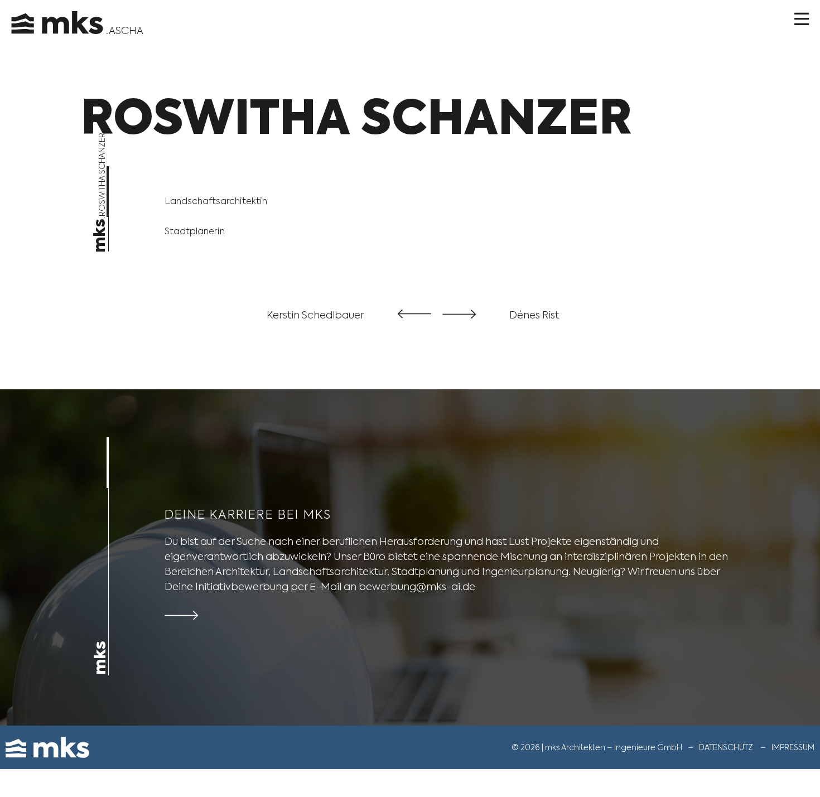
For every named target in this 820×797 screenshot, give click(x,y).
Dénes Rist (534, 314)
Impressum (792, 747)
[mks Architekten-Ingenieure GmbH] (58, 17)
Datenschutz (726, 747)
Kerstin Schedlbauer (315, 314)
